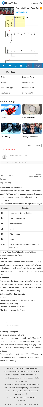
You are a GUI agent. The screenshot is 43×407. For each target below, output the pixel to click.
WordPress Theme (27, 397)
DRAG (3, 117)
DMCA (36, 404)
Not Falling (5, 136)
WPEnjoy (21, 401)
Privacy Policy (27, 404)
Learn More (23, 381)
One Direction (21, 12)
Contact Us (17, 404)
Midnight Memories (30, 136)
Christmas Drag (28, 117)
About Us (8, 404)
